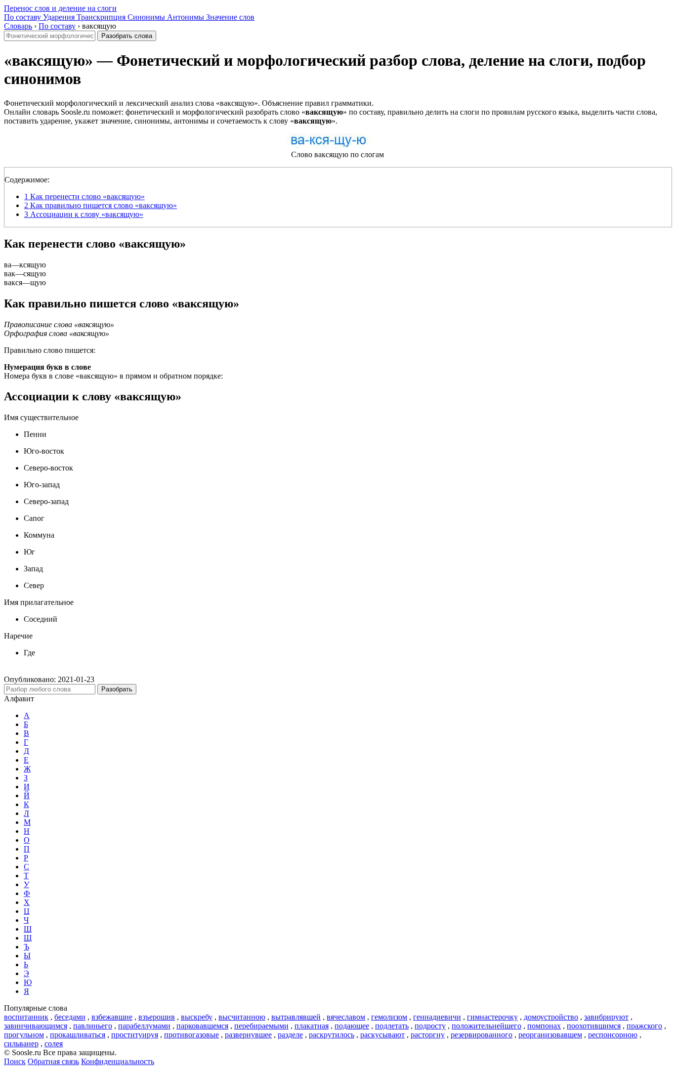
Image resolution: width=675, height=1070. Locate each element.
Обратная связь (53, 1061)
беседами (69, 1017)
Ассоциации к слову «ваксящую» (83, 214)
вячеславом (346, 1017)
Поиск (15, 1061)
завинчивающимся (35, 1026)
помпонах (544, 1026)
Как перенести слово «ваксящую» (84, 196)
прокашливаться (77, 1034)
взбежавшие (111, 1017)
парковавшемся (202, 1026)
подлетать (392, 1026)
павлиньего (92, 1026)
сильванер (21, 1043)
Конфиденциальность (117, 1061)
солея (53, 1043)
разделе (290, 1034)
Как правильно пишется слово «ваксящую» (100, 205)
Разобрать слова (126, 36)
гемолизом (389, 1017)
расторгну (428, 1034)
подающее (352, 1026)
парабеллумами (144, 1026)
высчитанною (241, 1017)
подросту (430, 1026)
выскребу (196, 1017)
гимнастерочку (492, 1017)
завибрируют (606, 1017)
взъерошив (156, 1017)
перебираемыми (261, 1026)
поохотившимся (594, 1026)
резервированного (481, 1034)
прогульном (24, 1034)
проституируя (134, 1034)
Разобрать (116, 689)
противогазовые (191, 1034)
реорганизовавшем (550, 1034)
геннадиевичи (437, 1017)
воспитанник (26, 1017)
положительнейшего (486, 1026)
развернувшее (248, 1034)
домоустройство (551, 1017)
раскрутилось (331, 1034)
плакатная (312, 1026)
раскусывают (382, 1034)
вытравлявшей (296, 1017)
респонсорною (612, 1034)
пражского (644, 1026)
